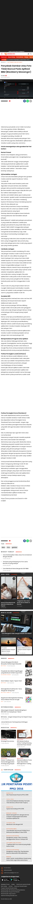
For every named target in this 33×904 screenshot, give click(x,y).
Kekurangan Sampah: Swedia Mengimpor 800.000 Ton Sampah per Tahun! (14, 711)
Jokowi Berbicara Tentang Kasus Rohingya (14, 722)
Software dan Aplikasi (15, 62)
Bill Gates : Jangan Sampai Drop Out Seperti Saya (16, 717)
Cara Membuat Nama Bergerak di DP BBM (15, 568)
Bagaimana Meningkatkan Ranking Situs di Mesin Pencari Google (12, 698)
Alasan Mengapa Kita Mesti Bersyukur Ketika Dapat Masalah (11, 663)
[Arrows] (2, 587)
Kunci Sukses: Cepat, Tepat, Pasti (11, 681)
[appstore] (5, 881)
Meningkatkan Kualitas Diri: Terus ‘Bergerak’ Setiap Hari (11, 689)
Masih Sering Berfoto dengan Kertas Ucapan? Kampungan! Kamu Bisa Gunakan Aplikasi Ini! (17, 816)
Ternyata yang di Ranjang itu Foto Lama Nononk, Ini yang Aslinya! (15, 562)
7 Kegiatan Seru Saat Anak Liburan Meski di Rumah (23, 602)
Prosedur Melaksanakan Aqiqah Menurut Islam (8, 649)
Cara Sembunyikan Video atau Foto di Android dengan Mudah (17, 555)
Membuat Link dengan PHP (14, 824)
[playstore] (15, 881)
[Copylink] (30, 101)
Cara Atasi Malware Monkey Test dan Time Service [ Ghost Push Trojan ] (18, 801)
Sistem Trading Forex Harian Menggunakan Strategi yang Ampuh (7, 761)
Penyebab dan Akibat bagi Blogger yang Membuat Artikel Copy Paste (12, 672)
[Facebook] (24, 101)
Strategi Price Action (7, 741)
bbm (3, 547)
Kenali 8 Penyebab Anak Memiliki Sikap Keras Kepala (8, 604)
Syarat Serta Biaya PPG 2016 (15, 809)
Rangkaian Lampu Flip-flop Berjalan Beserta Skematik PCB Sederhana (17, 852)
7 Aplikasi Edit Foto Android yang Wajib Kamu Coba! (18, 845)
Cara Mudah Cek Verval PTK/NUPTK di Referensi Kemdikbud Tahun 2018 (18, 831)
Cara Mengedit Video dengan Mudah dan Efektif (16, 633)
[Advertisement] (16, 25)
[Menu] (2, 54)
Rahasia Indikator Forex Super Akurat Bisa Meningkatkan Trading (24, 761)
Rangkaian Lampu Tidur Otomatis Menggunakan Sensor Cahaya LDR (17, 838)
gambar (14, 547)
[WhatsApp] (27, 101)
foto (8, 547)
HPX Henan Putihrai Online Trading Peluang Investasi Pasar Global (24, 743)
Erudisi (3, 62)
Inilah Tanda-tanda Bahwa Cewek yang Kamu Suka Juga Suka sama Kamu (18, 859)
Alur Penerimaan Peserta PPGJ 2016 (17, 795)
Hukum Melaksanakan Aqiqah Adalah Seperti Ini (24, 649)
